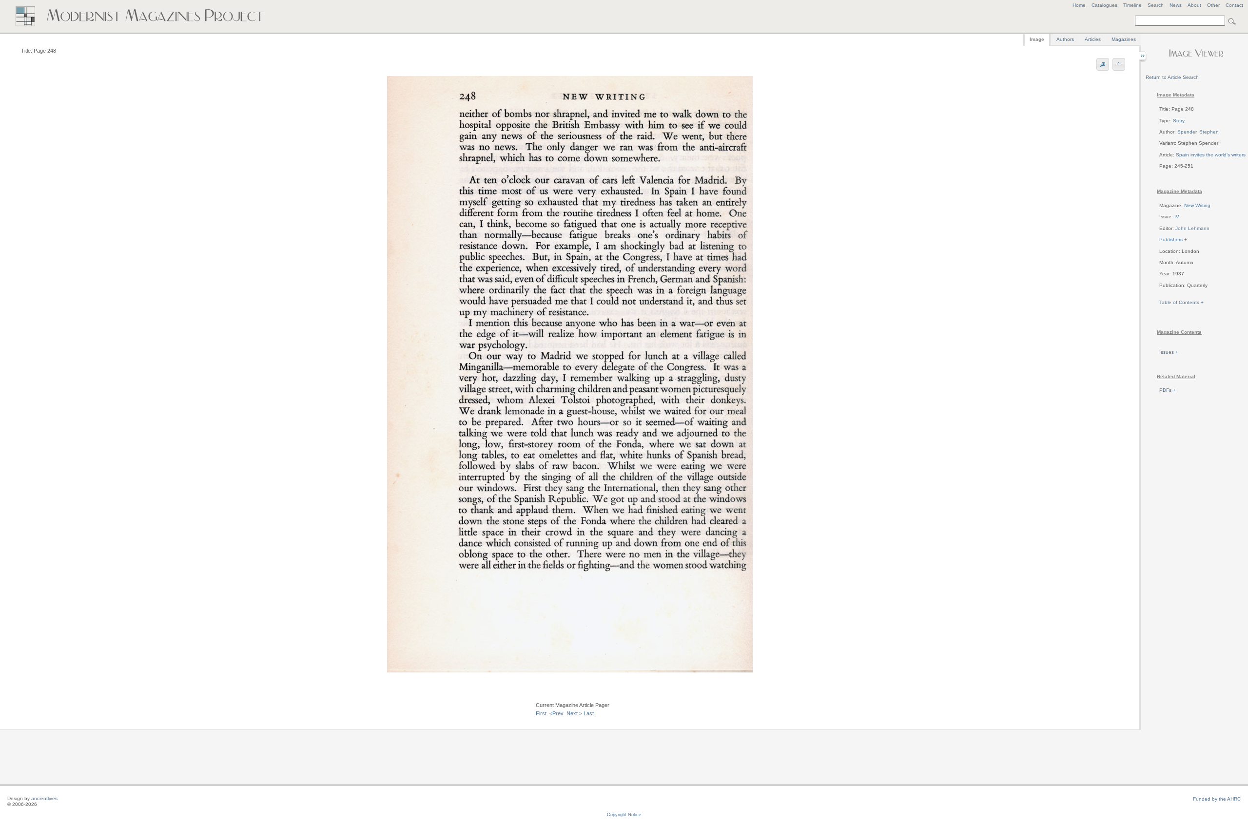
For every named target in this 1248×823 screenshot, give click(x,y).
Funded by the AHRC (1217, 799)
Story (1179, 120)
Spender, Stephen (1198, 131)
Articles (1093, 39)
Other (1213, 5)
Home (1079, 5)
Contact (1234, 5)
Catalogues (1104, 5)
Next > (574, 713)
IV (1176, 216)
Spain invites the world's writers (1211, 154)
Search (1156, 5)
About (1194, 5)
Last (589, 713)
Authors (1065, 39)
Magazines (1124, 39)
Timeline (1132, 5)
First (541, 713)
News (1176, 5)
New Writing (1197, 205)
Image (1037, 39)
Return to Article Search (1172, 77)
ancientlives (44, 798)
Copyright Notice (624, 814)
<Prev (556, 713)
